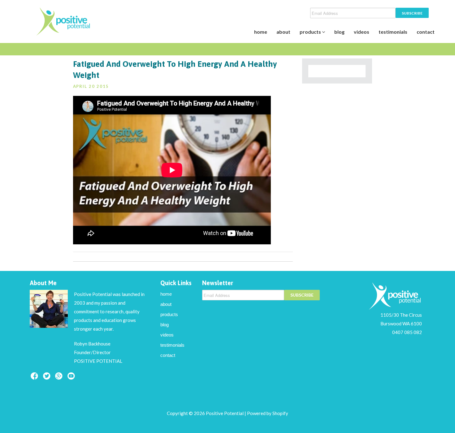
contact (426, 32)
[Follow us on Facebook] (35, 377)
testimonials (393, 32)
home (260, 32)
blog (339, 32)
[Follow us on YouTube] (72, 377)
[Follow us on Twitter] (47, 377)
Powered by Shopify (267, 413)
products (311, 32)
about (283, 32)
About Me (43, 282)
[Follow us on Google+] (59, 377)
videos (361, 32)
